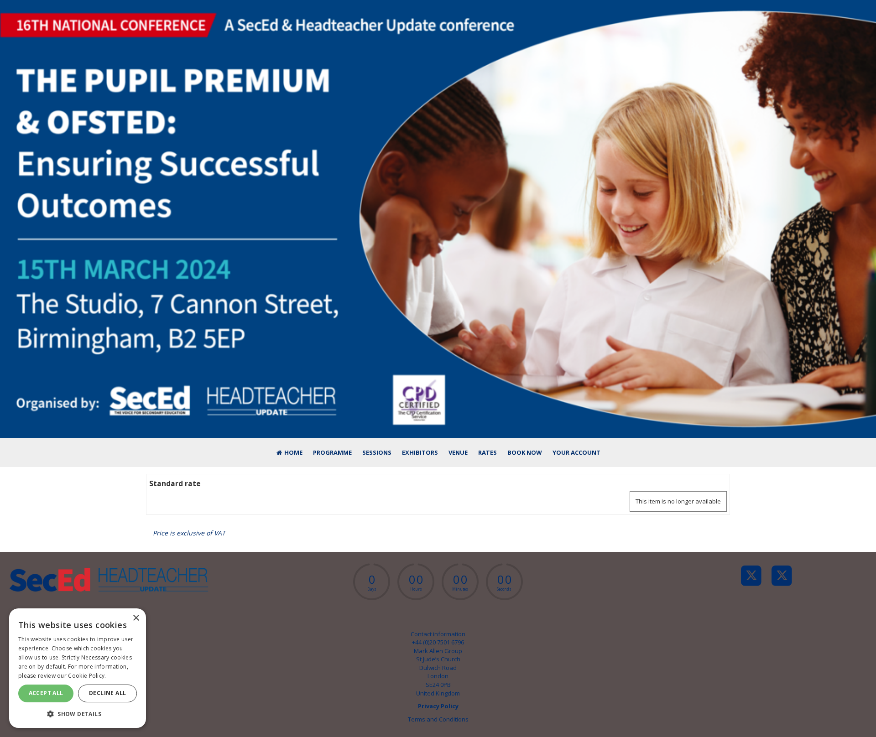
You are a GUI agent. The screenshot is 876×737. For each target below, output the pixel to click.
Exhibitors (420, 452)
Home (292, 452)
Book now (524, 452)
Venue (458, 452)
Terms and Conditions (438, 719)
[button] (77, 713)
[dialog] (77, 668)
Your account (576, 452)
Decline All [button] (107, 693)
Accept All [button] (46, 693)
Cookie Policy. (87, 676)
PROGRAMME (332, 452)
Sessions (376, 452)
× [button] (135, 618)
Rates (487, 452)
